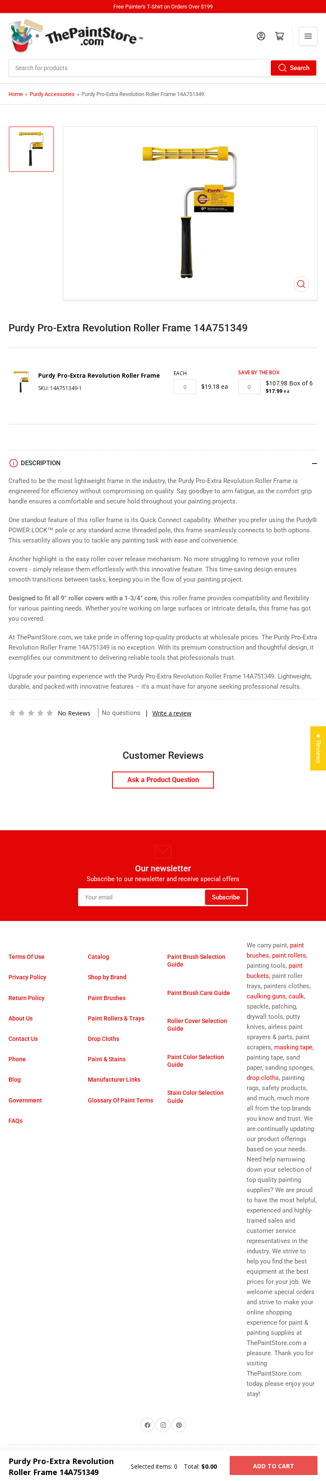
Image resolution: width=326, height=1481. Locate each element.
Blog (14, 1079)
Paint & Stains (107, 1059)
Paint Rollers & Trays (116, 1018)
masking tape (293, 1047)
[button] (30, 713)
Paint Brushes (107, 998)
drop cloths (263, 1078)
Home (15, 94)
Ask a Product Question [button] (163, 780)
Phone (17, 1059)
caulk (296, 996)
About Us (20, 1018)
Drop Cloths (103, 1038)
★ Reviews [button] (318, 748)
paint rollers (289, 955)
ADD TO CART (273, 1466)
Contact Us (23, 1038)
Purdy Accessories (52, 94)
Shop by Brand (107, 977)
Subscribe (226, 897)
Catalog (98, 956)
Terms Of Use (26, 956)
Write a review (171, 713)
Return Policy (26, 998)
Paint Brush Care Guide (198, 992)
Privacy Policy (27, 977)
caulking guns (266, 996)
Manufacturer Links (114, 1079)
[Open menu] (308, 36)
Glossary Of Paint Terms (120, 1100)
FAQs (15, 1120)
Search (299, 68)
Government (25, 1100)
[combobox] (163, 68)
